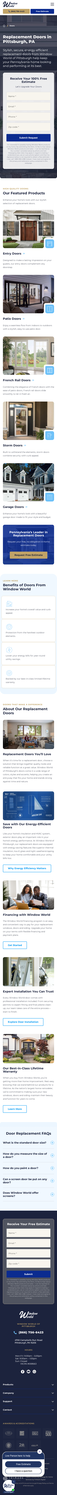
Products (8, 1384)
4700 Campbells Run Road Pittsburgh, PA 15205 (28, 1341)
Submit (28, 1274)
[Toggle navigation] (52, 4)
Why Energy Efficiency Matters (27, 868)
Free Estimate (42, 11)
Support (7, 1401)
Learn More (15, 1109)
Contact (7, 1409)
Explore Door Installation (23, 1022)
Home (4, 26)
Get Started (15, 945)
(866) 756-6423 (30, 1332)
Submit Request (28, 137)
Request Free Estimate (28, 555)
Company (8, 1393)
